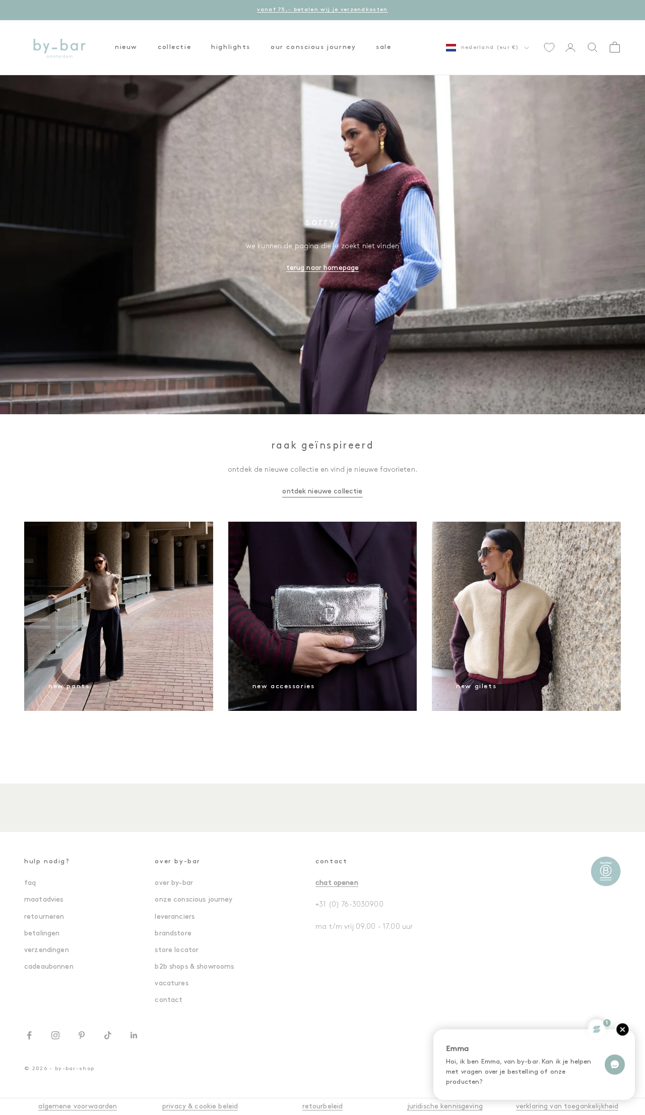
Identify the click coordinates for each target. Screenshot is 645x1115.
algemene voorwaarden (77, 1106)
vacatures (171, 983)
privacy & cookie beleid (200, 1106)
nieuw (126, 47)
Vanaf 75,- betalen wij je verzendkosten (322, 10)
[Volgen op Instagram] (55, 1035)
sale (383, 47)
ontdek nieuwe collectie (322, 491)
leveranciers (175, 917)
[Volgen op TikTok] (108, 1035)
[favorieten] (549, 47)
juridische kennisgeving (445, 1106)
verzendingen (46, 950)
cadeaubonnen (49, 967)
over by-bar (174, 883)
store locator (177, 950)
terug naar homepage (322, 268)
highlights (230, 47)
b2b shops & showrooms (194, 967)
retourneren (44, 917)
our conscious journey (313, 47)
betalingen (41, 933)
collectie (174, 47)
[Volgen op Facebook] (29, 1035)
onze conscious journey (193, 900)
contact (168, 1000)
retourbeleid (322, 1106)
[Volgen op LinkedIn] (134, 1035)
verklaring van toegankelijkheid (567, 1106)
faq (30, 883)
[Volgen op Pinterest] (82, 1035)
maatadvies (43, 900)
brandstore (173, 933)
